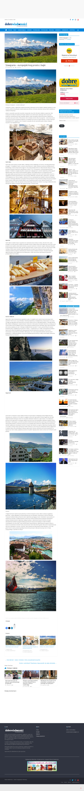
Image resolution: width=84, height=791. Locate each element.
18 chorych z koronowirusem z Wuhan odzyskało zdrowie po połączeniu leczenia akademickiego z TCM (73, 223)
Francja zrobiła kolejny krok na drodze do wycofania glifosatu (73, 259)
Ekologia (51, 30)
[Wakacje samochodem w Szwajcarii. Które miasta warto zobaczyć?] (13, 640)
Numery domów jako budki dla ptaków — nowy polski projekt (72, 250)
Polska (10, 30)
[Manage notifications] (81, 788)
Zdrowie (29, 30)
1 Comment (69, 188)
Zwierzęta (57, 30)
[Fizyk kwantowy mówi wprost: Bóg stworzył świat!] (63, 458)
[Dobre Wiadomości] (6, 30)
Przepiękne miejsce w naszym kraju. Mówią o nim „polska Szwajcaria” (47, 646)
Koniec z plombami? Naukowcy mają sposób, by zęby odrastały (37, 663)
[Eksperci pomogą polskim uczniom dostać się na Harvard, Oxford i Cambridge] (30, 671)
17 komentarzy (71, 347)
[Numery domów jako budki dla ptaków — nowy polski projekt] (63, 248)
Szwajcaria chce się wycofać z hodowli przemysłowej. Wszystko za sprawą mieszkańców (30, 647)
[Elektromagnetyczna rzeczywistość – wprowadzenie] (63, 369)
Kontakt (37, 732)
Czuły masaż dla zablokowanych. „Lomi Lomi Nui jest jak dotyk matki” (73, 211)
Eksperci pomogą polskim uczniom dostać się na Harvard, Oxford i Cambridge (30, 683)
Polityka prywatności (40, 736)
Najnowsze (69, 306)
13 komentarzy (70, 406)
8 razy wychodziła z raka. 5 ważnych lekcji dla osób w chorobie (72, 203)
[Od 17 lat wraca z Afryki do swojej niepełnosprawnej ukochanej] (63, 378)
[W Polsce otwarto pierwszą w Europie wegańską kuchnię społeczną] (63, 420)
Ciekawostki (65, 30)
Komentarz (76, 306)
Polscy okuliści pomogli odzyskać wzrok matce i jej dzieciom (73, 141)
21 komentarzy (71, 316)
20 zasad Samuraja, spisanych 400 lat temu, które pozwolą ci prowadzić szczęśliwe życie (73, 402)
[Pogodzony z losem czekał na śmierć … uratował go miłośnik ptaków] (63, 329)
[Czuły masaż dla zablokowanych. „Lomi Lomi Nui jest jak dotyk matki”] (63, 209)
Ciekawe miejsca (22, 30)
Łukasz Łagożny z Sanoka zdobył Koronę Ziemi (73, 232)
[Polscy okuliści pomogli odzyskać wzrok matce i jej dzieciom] (63, 139)
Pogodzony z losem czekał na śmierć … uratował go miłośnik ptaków (72, 332)
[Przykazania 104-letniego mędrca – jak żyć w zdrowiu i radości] (63, 430)
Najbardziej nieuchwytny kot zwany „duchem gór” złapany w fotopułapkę (73, 241)
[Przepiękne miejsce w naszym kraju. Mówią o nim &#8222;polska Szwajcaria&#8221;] (48, 640)
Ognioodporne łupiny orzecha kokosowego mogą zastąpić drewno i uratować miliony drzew (73, 150)
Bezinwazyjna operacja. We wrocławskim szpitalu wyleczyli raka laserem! (73, 391)
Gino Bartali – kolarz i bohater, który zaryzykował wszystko (22, 660)
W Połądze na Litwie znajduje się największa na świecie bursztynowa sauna (73, 193)
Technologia (36, 30)
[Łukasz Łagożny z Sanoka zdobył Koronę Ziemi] (63, 230)
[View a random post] (78, 30)
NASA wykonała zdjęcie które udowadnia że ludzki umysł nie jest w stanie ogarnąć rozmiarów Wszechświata (69, 413)
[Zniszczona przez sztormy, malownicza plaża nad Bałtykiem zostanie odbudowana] (63, 265)
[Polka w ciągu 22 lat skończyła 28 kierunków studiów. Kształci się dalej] (63, 359)
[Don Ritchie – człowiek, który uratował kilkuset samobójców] (63, 284)
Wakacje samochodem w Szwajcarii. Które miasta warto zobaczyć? (13, 646)
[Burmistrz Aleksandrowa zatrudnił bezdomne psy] (63, 439)
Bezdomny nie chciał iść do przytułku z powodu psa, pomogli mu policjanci (48, 682)
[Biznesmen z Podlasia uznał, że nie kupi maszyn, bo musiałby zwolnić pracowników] (63, 319)
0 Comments (18, 67)
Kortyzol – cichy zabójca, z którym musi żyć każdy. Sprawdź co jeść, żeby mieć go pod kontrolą (73, 172)
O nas (37, 729)
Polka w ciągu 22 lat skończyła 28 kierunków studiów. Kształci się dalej (73, 362)
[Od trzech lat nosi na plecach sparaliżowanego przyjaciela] (13, 671)
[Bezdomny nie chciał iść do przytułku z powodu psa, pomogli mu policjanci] (48, 671)
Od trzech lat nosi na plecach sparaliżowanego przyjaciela (12, 682)
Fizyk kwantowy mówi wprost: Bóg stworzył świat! (73, 460)
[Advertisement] (42, 9)
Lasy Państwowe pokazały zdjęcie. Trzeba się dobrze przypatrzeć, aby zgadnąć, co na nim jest (73, 161)
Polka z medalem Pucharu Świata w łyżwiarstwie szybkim (72, 277)
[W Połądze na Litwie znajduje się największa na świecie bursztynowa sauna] (63, 191)
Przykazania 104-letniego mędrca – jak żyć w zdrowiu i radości (73, 432)
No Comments (70, 227)
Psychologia (44, 30)
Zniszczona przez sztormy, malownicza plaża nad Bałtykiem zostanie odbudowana (73, 268)
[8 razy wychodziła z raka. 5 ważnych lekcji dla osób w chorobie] (63, 200)
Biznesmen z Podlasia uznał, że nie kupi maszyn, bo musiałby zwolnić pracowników (73, 322)
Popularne (63, 306)
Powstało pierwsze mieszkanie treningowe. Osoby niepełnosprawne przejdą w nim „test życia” (73, 296)
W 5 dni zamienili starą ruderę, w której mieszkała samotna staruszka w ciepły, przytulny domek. (73, 343)
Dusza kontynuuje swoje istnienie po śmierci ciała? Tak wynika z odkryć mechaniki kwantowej (72, 353)
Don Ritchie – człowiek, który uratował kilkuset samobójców (73, 286)
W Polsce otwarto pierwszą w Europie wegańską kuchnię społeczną (72, 423)
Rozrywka (72, 30)
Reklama (38, 734)
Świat (14, 30)
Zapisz (61, 125)
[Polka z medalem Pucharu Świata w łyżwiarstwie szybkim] (63, 275)
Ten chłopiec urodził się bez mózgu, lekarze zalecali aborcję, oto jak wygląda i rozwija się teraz (73, 451)
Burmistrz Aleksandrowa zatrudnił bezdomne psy (73, 441)
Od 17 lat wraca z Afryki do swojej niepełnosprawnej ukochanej (73, 381)
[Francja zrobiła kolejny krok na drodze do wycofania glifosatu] (63, 257)
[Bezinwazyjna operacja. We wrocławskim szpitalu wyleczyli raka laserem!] (63, 388)
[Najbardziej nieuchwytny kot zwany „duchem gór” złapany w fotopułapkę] (63, 238)
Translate (69, 39)
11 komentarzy (71, 455)
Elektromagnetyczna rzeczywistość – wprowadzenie (72, 372)
